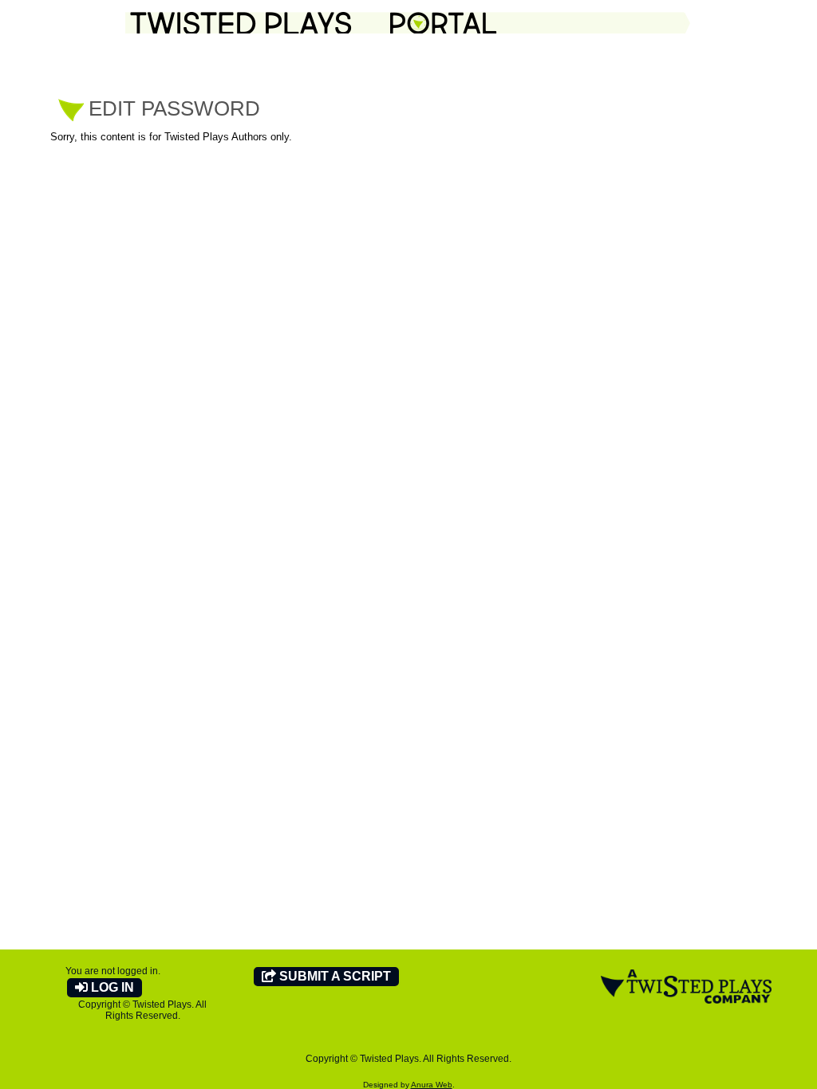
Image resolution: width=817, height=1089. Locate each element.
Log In (111, 987)
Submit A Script (333, 976)
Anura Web (431, 1084)
